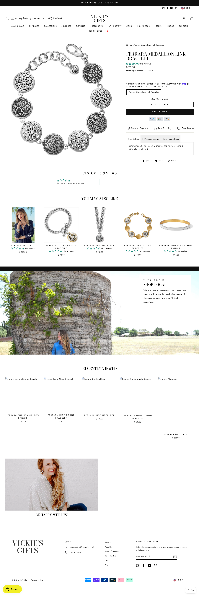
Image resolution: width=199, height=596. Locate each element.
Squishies (66, 26)
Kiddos (170, 26)
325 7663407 (76, 552)
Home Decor (143, 26)
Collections (50, 26)
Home (129, 45)
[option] (99, 2)
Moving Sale (17, 26)
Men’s (129, 26)
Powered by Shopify (38, 580)
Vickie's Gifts (99, 18)
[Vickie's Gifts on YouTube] (149, 565)
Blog (107, 564)
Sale (109, 31)
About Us (108, 546)
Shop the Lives (94, 31)
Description (133, 139)
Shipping (130, 70)
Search (107, 542)
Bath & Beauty (114, 26)
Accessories (96, 26)
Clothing (80, 26)
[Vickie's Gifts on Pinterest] (155, 565)
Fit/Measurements (150, 139)
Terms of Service (111, 551)
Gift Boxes (34, 26)
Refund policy (110, 555)
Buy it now (160, 111)
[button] (133, 63)
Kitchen (158, 26)
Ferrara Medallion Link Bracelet (149, 45)
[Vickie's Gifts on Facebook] (143, 565)
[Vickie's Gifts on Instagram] (137, 565)
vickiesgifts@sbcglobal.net (27, 18)
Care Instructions (171, 139)
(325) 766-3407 (54, 18)
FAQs (107, 560)
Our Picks (183, 26)
